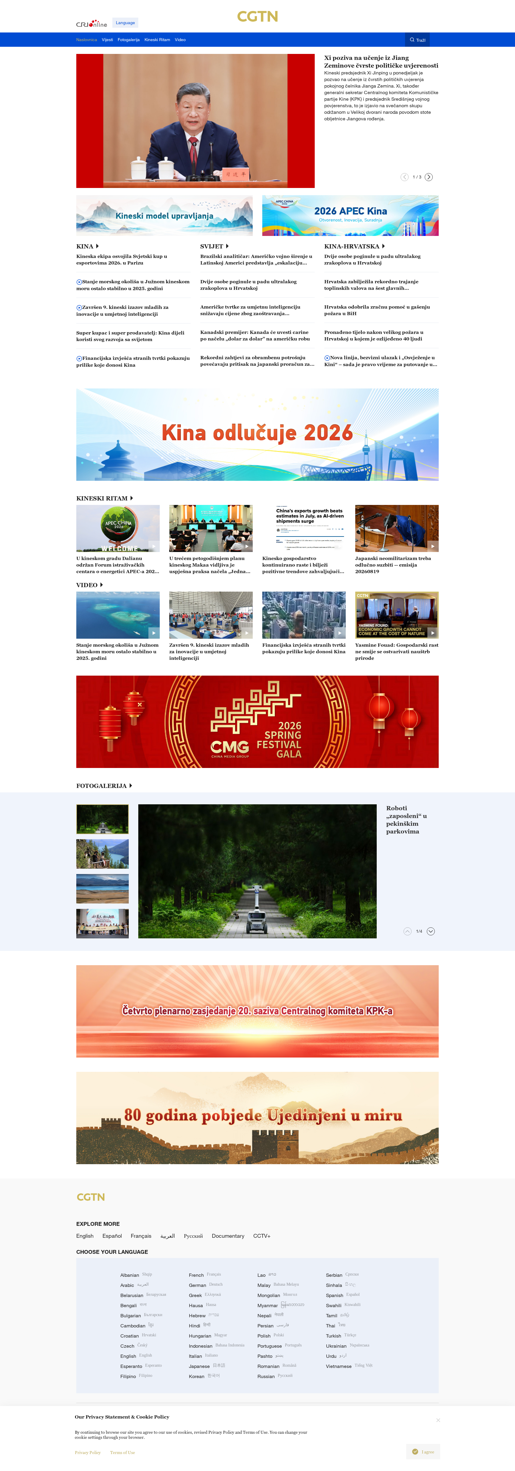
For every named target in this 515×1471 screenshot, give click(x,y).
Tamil (337, 1315)
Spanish (343, 1295)
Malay (278, 1285)
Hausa (202, 1305)
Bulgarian (141, 1315)
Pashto (270, 1356)
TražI (421, 40)
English (85, 1235)
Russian (275, 1376)
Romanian (277, 1366)
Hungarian (208, 1336)
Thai (335, 1326)
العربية (167, 1235)
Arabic (134, 1285)
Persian (273, 1326)
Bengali (133, 1305)
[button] (405, 177)
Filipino (136, 1376)
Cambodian (136, 1326)
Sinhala (341, 1285)
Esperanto (141, 1366)
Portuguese (280, 1346)
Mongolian (277, 1295)
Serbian (342, 1275)
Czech (134, 1346)
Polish (271, 1336)
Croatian (138, 1336)
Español (112, 1235)
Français (141, 1235)
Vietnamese (349, 1366)
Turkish (341, 1336)
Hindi (199, 1326)
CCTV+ (262, 1235)
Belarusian (143, 1295)
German (206, 1285)
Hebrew (204, 1315)
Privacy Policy (88, 1452)
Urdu (336, 1356)
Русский (193, 1235)
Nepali (270, 1315)
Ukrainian (347, 1346)
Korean (204, 1376)
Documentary (228, 1235)
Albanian (136, 1275)
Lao (267, 1275)
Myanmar (281, 1305)
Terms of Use (122, 1452)
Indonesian (216, 1346)
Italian (203, 1356)
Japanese (207, 1366)
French (205, 1275)
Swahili (343, 1305)
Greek (205, 1295)
